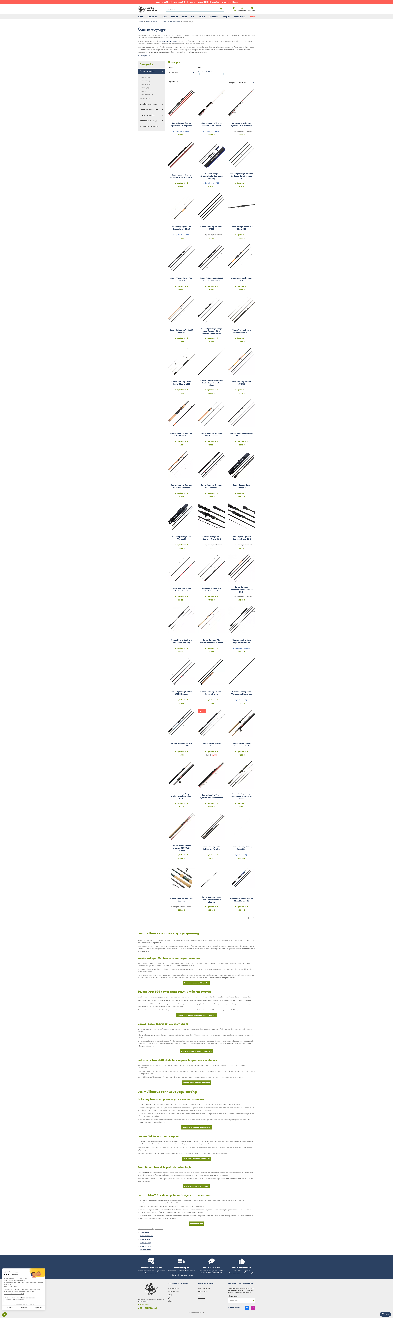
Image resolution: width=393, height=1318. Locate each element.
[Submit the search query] (221, 9)
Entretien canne (145, 98)
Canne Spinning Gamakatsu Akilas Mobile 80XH (241, 578)
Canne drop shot (145, 91)
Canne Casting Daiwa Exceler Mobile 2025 (241, 320)
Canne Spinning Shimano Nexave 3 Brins (211, 682)
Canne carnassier (147, 71)
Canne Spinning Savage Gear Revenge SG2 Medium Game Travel (211, 320)
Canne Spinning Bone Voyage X (181, 527)
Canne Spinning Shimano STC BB (211, 217)
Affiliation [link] (170, 1301)
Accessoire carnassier (149, 126)
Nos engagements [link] (173, 1288)
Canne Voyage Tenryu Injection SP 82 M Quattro (181, 165)
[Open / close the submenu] (162, 71)
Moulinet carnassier (148, 104)
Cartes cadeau (240, 17)
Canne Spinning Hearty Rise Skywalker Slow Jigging (211, 888)
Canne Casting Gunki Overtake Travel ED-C (211, 527)
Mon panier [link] (251, 11)
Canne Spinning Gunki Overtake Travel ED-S (241, 527)
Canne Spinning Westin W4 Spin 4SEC (181, 320)
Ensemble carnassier (149, 110)
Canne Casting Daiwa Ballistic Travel (211, 578)
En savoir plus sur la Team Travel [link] (196, 1186)
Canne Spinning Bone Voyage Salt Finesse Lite (241, 682)
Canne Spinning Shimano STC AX (241, 372)
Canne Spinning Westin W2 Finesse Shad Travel (211, 268)
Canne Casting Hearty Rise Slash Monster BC (241, 888)
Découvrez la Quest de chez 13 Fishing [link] (196, 1127)
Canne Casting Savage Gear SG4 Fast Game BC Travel (241, 785)
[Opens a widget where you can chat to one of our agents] (385, 1314)
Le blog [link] (170, 1295)
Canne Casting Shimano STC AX (241, 268)
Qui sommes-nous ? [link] (174, 1291)
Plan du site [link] (201, 1298)
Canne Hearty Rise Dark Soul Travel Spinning (181, 630)
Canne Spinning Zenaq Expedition (241, 837)
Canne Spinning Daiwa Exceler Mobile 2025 (181, 372)
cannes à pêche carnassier (168, 41)
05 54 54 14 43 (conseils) (149, 1308)
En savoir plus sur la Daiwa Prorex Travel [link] (196, 1051)
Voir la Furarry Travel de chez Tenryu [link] (196, 1082)
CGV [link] (199, 1295)
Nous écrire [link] (144, 1305)
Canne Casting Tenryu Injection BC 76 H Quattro (181, 113)
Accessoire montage (149, 121)
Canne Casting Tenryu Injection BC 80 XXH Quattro (181, 837)
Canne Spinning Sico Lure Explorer (181, 888)
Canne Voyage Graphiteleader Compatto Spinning (211, 165)
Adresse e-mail (233, 1296)
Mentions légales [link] (203, 1291)
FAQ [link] (169, 1298)
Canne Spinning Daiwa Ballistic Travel (181, 578)
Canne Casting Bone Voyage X (241, 475)
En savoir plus (142, 55)
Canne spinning (145, 77)
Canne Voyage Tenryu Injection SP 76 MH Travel (241, 113)
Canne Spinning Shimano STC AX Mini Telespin (181, 423)
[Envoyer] (253, 1300)
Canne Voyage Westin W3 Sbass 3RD (241, 217)
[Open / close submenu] (140, 16)
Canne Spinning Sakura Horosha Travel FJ (181, 733)
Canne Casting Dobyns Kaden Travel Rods (241, 733)
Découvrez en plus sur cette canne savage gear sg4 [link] (196, 1015)
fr (232, 11)
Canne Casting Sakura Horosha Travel (211, 733)
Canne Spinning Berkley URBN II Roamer (181, 682)
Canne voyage (145, 88)
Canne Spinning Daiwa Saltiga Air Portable (211, 837)
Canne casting (145, 81)
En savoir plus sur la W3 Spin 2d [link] (196, 983)
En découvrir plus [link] (196, 1223)
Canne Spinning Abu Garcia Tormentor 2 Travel (211, 630)
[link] (247, 1308)
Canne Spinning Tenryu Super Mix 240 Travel (211, 113)
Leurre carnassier (147, 115)
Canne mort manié (146, 95)
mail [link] (208, 1271)
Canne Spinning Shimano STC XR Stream (211, 423)
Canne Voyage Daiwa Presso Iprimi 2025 (181, 217)
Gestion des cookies (204, 1288)
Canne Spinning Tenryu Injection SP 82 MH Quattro (211, 785)
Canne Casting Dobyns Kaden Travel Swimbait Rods (181, 785)
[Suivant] (253, 918)
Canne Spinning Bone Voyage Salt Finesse (241, 630)
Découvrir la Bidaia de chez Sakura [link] (197, 1158)
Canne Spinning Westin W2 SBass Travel (241, 423)
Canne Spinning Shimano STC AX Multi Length (181, 475)
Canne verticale (145, 84)
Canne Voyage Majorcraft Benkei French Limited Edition (211, 372)
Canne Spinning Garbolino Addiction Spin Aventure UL (241, 165)
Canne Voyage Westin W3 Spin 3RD (181, 268)
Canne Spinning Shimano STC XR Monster (211, 475)
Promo (252, 17)
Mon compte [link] (242, 11)
